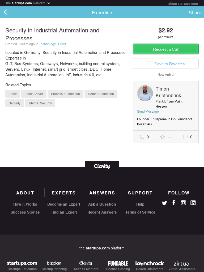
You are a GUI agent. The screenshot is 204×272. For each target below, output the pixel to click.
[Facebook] (174, 202)
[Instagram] (183, 203)
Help (140, 204)
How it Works (25, 204)
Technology (47, 43)
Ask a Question (102, 204)
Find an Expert (63, 212)
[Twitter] (164, 203)
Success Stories (25, 212)
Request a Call (165, 49)
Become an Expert (63, 204)
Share (195, 12)
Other (62, 43)
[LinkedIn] (193, 203)
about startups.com (183, 3)
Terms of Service (140, 212)
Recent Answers (102, 212)
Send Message (148, 111)
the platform (26, 3)
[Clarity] (102, 166)
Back (10, 12)
